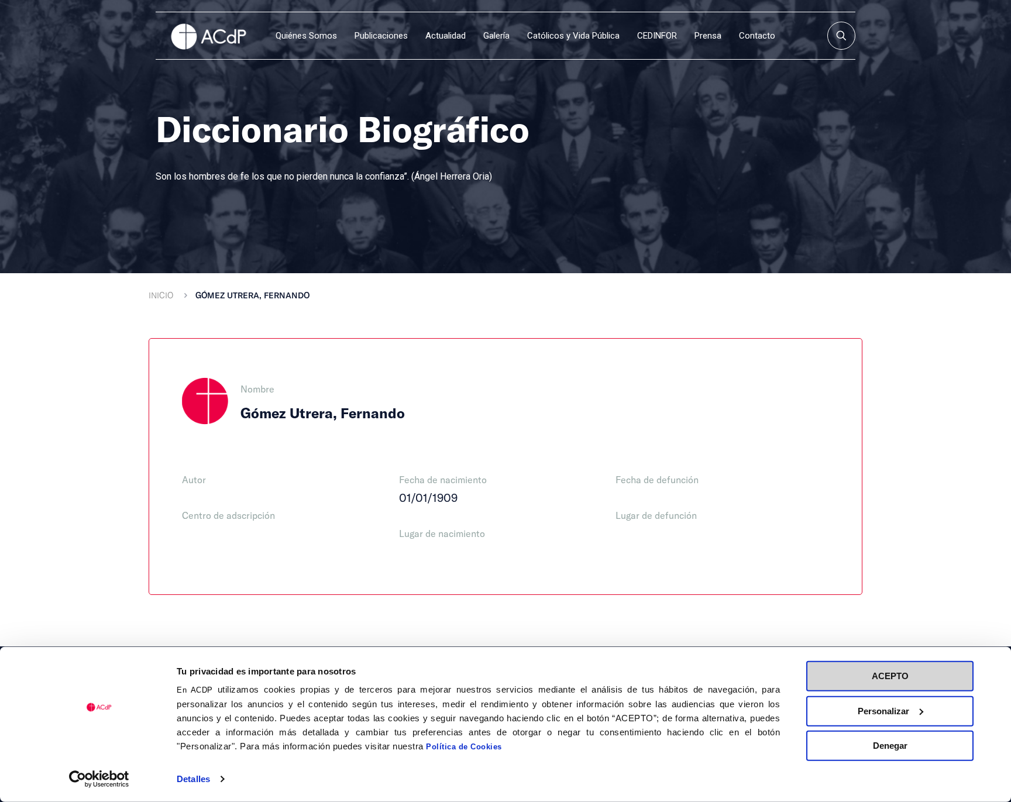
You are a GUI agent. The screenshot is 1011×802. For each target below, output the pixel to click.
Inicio (161, 295)
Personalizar (883, 710)
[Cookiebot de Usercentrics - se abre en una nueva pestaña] (99, 779)
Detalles (193, 779)
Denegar (890, 746)
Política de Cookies (464, 746)
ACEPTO (890, 676)
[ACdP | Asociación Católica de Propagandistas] (208, 35)
